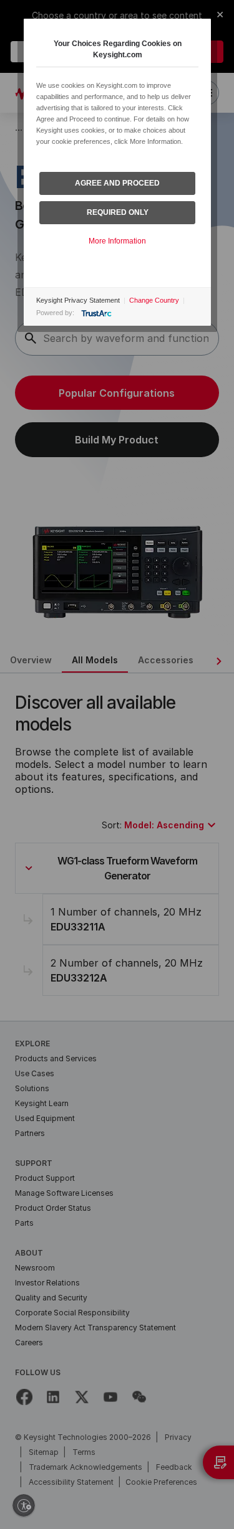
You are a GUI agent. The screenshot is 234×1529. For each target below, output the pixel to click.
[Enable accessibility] (23, 1505)
